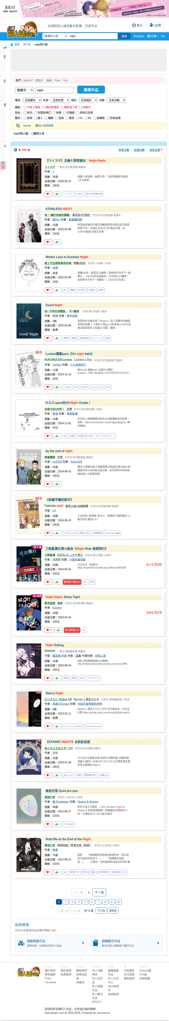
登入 (140, 25)
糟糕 (50, 118)
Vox (76, 387)
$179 (72, 630)
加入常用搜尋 (46, 125)
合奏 (78, 775)
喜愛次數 (124, 150)
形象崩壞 (115, 118)
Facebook (50, 982)
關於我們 (50, 970)
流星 (55, 752)
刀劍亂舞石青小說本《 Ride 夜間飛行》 (77, 548)
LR (54, 510)
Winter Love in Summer (67, 257)
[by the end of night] (28, 467)
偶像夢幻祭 (90, 775)
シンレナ (97, 338)
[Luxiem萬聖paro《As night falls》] (28, 369)
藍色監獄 (50, 603)
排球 (85, 872)
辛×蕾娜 (74, 311)
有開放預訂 (44, 112)
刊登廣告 (129, 970)
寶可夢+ (152, 36)
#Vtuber (139, 36)
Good (165, 36)
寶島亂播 (72, 413)
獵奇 (71, 118)
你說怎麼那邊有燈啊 (90, 703)
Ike (101, 387)
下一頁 (99, 892)
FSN (66, 533)
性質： (47, 100)
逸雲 (55, 849)
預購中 (87, 107)
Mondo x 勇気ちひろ (86, 699)
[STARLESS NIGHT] (28, 225)
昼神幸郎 (103, 872)
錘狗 (101, 290)
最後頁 (113, 910)
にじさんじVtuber (73, 726)
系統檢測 (113, 994)
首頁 (17, 44)
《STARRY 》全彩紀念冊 (68, 742)
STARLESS (59, 209)
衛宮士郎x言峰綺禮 (76, 506)
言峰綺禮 (97, 533)
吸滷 (55, 413)
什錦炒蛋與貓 (77, 559)
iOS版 (143, 974)
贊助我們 (129, 978)
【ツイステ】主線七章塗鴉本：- (76, 160)
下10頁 (101, 910)
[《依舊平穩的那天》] (28, 515)
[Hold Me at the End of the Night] (28, 855)
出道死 (91, 290)
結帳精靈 (145, 978)
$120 (72, 582)
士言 (74, 533)
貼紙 (49, 80)
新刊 (29, 112)
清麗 (72, 290)
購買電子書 (70, 107)
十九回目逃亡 (78, 364)
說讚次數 (139, 150)
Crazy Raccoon (93, 726)
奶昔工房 (100, 655)
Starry (54, 693)
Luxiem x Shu (83, 359)
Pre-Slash (69, 824)
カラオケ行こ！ (106, 436)
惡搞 (61, 118)
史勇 (60, 457)
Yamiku (57, 364)
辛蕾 (107, 338)
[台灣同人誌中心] (22, 29)
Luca (94, 387)
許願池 (80, 982)
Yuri (65, 80)
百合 (82, 678)
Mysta (85, 387)
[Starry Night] (28, 709)
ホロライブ (93, 678)
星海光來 (115, 872)
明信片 (39, 80)
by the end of (59, 451)
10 (118, 901)
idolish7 (28, 80)
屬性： (19, 100)
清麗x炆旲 (79, 263)
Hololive (50, 650)
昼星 (93, 872)
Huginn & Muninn (88, 801)
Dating (55, 645)
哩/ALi (56, 219)
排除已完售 (86, 112)
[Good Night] (28, 321)
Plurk (48, 978)
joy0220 (57, 461)
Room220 (76, 461)
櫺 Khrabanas (61, 801)
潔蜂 (60, 603)
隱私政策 (66, 970)
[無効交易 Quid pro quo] (28, 806)
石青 (92, 582)
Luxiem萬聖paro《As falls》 (70, 353)
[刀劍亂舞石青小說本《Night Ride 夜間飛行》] (28, 564)
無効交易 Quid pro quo (62, 790)
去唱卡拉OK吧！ (55, 409)
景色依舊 (72, 315)
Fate (57, 80)
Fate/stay (54, 505)
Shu (108, 387)
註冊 (158, 25)
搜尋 (124, 36)
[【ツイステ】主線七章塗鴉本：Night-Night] (28, 176)
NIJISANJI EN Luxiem (58, 359)
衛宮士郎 (84, 533)
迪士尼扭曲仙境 (94, 194)
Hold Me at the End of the (68, 839)
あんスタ (68, 775)
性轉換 (101, 118)
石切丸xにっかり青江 (70, 555)
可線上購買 (33, 107)
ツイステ (50, 166)
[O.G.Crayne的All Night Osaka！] (28, 418)
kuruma (57, 607)
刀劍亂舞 (50, 555)
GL (81, 118)
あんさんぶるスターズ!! (59, 748)
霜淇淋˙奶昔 (60, 655)
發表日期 (154, 150)
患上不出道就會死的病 (58, 263)
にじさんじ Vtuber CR (58, 699)
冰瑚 (55, 267)
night (26, 125)
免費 (58, 112)
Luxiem (67, 387)
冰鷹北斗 (103, 775)
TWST (79, 194)
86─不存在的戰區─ (56, 311)
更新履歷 (50, 974)
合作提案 (129, 974)
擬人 (40, 118)
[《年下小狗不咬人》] (84, 8)
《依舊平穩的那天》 (59, 499)
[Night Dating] (28, 661)
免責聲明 (66, 974)
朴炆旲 (81, 290)
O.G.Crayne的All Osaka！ (68, 402)
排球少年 (50, 797)
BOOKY (97, 1001)
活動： (103, 100)
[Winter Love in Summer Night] (28, 273)
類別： (75, 100)
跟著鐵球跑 (75, 219)
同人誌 (27, 44)
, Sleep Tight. (63, 597)
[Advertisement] (89, 60)
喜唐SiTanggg (61, 703)
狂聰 (69, 409)
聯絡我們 (81, 970)
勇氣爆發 (50, 457)
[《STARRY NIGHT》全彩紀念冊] (28, 757)
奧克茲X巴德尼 (81, 215)
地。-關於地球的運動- (57, 215)
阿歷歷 (57, 559)
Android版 (145, 970)
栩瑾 (55, 315)
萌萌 (29, 118)
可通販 (71, 112)
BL (90, 118)
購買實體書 (52, 107)
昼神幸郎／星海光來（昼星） (74, 845)
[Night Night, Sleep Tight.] (28, 613)
